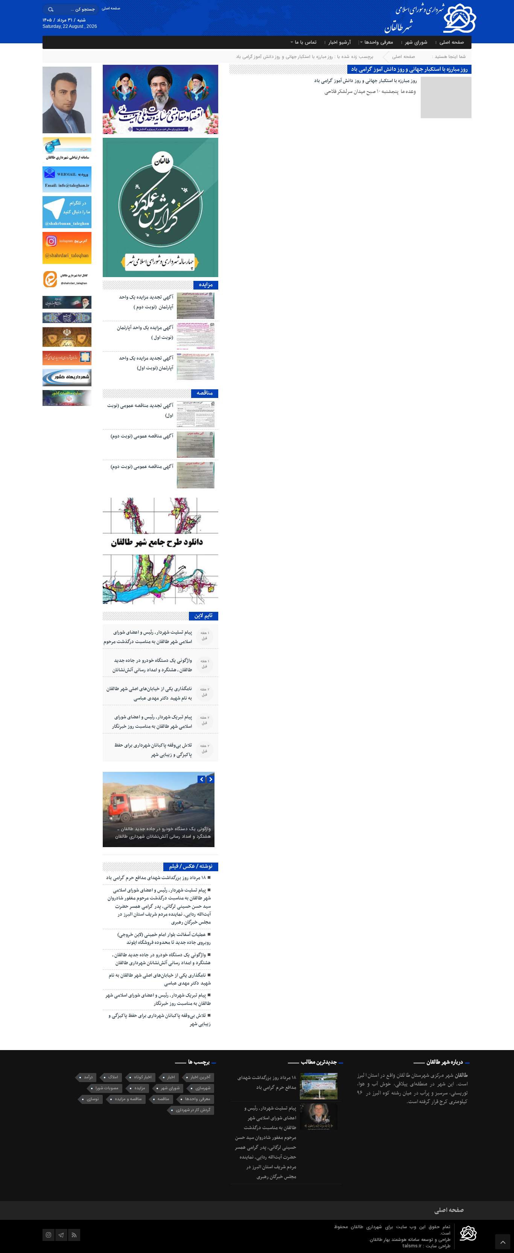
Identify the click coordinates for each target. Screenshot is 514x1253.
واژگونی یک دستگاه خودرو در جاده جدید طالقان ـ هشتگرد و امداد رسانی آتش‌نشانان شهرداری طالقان (152, 670)
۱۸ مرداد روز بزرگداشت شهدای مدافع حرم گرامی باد (156, 878)
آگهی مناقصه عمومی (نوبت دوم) (142, 436)
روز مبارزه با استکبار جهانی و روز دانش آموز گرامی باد (365, 81)
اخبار (171, 1077)
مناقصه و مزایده (128, 1099)
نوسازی (93, 1099)
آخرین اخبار (200, 1077)
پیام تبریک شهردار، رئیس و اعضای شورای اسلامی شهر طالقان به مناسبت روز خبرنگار (152, 722)
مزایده (139, 1088)
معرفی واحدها (379, 42)
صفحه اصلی (111, 8)
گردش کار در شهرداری (193, 1110)
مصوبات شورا (107, 1088)
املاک (113, 1077)
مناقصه (163, 1099)
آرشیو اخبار (339, 42)
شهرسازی (202, 1088)
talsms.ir (412, 1246)
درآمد (88, 1077)
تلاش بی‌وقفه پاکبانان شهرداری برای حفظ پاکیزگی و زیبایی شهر (153, 750)
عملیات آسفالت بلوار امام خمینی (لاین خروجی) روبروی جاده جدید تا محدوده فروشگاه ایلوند (164, 939)
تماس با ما (305, 42)
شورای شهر (416, 42)
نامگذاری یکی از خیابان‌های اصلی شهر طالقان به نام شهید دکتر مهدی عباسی (149, 694)
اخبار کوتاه (143, 1077)
